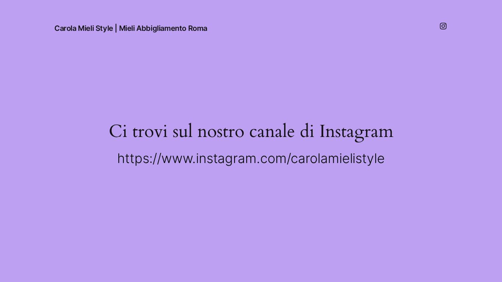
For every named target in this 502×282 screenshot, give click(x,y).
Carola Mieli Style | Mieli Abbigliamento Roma (130, 28)
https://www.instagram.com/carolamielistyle (251, 158)
